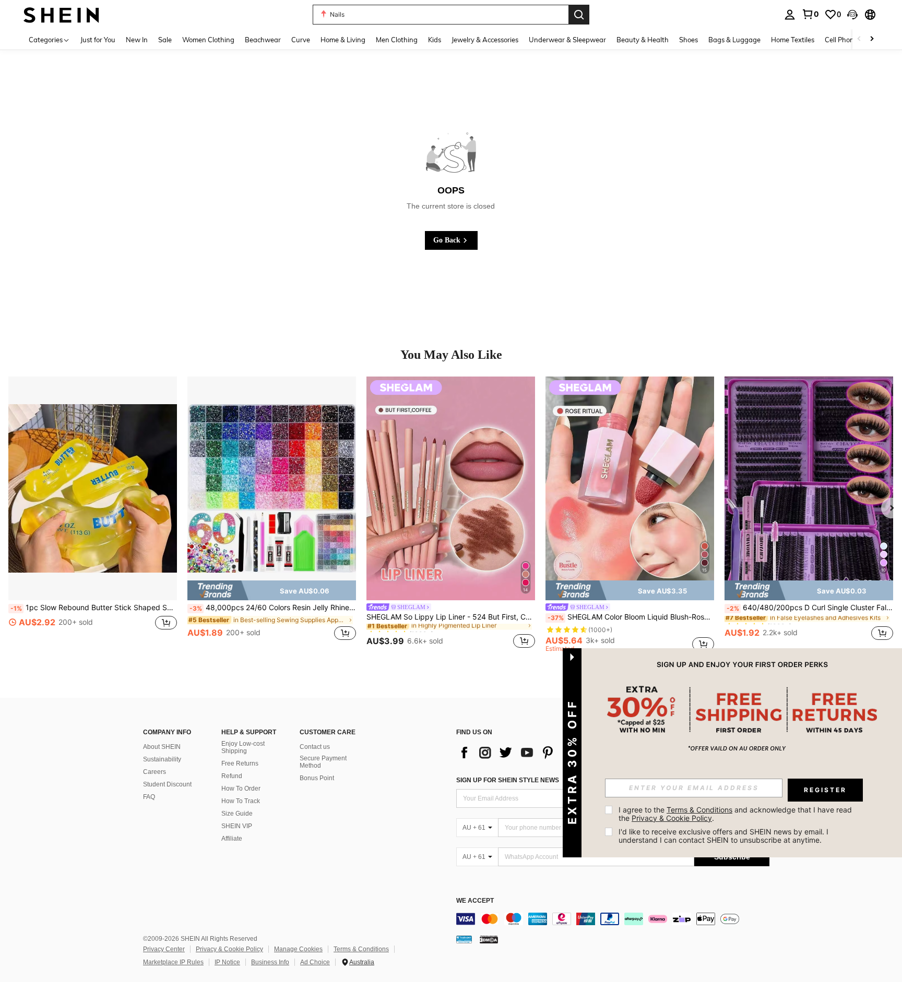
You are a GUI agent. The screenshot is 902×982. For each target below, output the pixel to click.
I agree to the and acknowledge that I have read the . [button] (736, 813)
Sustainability (162, 759)
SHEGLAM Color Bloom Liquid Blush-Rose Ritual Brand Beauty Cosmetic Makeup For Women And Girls (631, 617)
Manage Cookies (298, 949)
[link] (810, 14)
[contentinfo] (612, 919)
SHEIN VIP (236, 826)
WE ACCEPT (475, 901)
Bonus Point (317, 778)
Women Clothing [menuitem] (208, 39)
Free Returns (239, 763)
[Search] (578, 15)
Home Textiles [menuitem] (792, 39)
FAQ (149, 797)
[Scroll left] (859, 39)
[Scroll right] (871, 39)
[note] (271, 590)
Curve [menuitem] (300, 39)
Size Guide (237, 813)
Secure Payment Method (323, 762)
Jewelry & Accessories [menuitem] (485, 39)
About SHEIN (162, 746)
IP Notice (227, 962)
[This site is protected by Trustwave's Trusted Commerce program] (464, 939)
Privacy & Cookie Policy (229, 949)
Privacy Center (164, 949)
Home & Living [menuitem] (343, 39)
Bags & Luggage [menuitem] (734, 39)
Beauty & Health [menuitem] (642, 39)
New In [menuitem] (137, 39)
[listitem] (92, 514)
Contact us (315, 746)
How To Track (240, 801)
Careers (154, 771)
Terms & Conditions (361, 949)
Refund (231, 776)
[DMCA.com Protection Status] (489, 939)
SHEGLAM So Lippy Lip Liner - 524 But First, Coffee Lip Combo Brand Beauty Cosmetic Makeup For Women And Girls (450, 617)
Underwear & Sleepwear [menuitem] (567, 39)
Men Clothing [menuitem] (397, 39)
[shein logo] (61, 14)
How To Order (240, 788)
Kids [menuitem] (434, 39)
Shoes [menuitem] (688, 39)
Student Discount (167, 784)
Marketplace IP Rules (173, 962)
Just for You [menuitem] (97, 39)
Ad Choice (315, 962)
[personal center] (790, 14)
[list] (539, 752)
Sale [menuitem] (165, 39)
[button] (852, 14)
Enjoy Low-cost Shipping (243, 747)
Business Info (270, 962)
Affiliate (231, 838)
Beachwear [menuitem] (263, 39)
